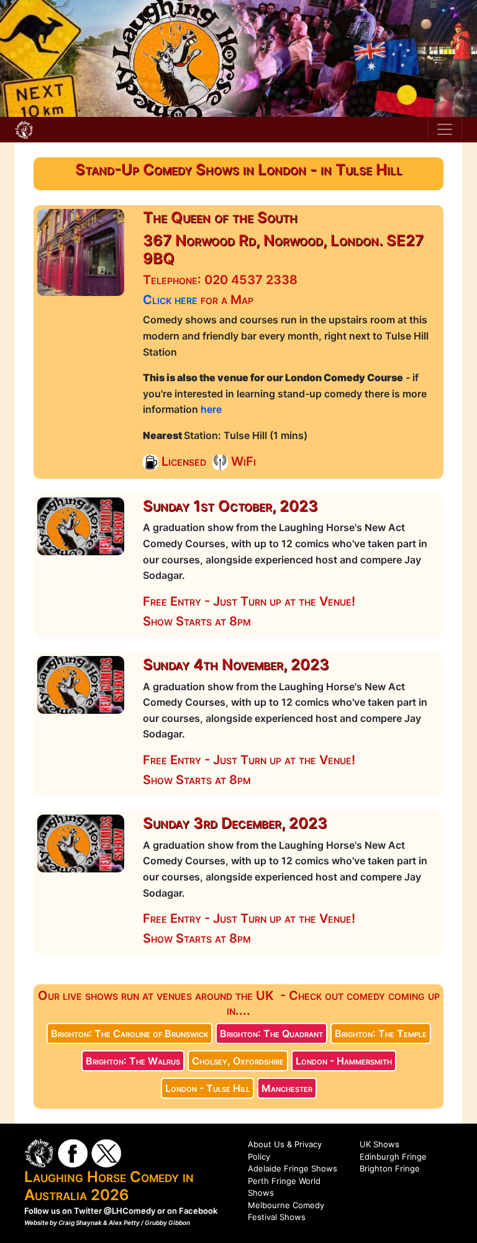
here (211, 409)
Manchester (286, 1088)
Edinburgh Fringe (393, 1157)
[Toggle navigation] (444, 129)
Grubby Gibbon (167, 1222)
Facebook (198, 1211)
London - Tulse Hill (207, 1088)
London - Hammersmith (344, 1061)
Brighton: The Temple (381, 1033)
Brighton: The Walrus (133, 1061)
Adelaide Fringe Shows (292, 1168)
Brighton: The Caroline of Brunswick (129, 1033)
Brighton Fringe (390, 1168)
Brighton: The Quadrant (271, 1033)
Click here (170, 299)
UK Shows (379, 1144)
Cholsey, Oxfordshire (238, 1061)
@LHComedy (129, 1211)
